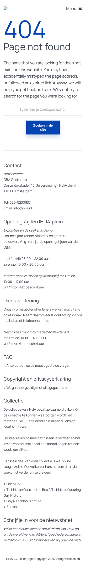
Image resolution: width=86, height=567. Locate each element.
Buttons (12, 506)
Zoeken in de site (43, 127)
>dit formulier (37, 540)
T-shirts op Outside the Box (27, 489)
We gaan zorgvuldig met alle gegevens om (38, 387)
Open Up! (13, 484)
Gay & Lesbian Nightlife (23, 501)
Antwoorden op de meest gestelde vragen (38, 365)
